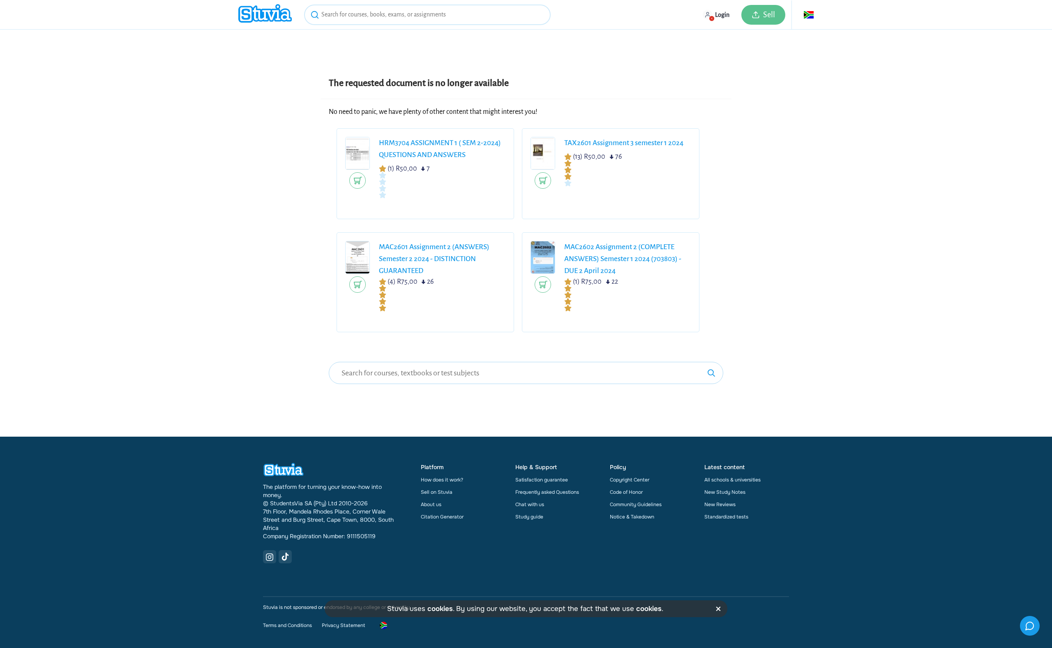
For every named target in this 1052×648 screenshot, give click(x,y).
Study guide (529, 517)
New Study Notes (724, 492)
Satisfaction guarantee (541, 480)
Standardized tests (726, 517)
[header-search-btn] (314, 16)
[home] (265, 14)
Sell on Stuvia (436, 492)
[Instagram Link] (269, 556)
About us (431, 504)
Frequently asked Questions (547, 492)
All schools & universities (732, 480)
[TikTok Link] (285, 556)
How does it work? (442, 480)
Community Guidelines (636, 504)
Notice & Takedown (632, 517)
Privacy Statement (343, 625)
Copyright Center (629, 480)
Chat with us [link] (529, 504)
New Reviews (720, 504)
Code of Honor (626, 492)
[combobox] (427, 15)
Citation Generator (442, 517)
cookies (440, 608)
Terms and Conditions (287, 625)
